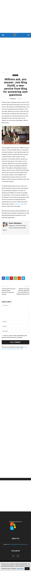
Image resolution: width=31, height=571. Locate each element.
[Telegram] (23, 278)
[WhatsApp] (15, 278)
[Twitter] (7, 278)
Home (3, 72)
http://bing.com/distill (19, 204)
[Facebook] (3, 278)
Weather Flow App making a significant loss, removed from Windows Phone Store (23, 291)
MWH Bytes (15, 75)
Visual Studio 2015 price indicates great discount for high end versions (8, 291)
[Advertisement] (15, 16)
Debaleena (13, 98)
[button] (3, 35)
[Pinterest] (11, 278)
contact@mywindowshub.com (19, 544)
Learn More (20, 568)
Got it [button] (27, 568)
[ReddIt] (19, 278)
